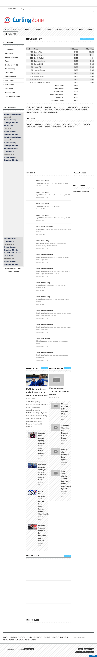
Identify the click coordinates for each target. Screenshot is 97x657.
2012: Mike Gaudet (43, 338)
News (80, 29)
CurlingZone (29, 649)
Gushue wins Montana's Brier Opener (65, 454)
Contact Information (12, 57)
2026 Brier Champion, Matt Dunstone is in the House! (65, 431)
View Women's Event (12, 96)
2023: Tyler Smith (42, 215)
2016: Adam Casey (43, 282)
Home (7, 29)
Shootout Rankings (63, 109)
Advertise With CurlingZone (84, 652)
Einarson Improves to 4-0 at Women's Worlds (64, 409)
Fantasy (58, 29)
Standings (7, 123)
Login (30, 9)
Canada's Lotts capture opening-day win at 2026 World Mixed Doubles (41, 443)
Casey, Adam (38, 52)
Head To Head (10, 92)
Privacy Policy (89, 649)
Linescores (9, 73)
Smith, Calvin (38, 79)
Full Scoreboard (10, 268)
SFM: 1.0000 (9, 80)
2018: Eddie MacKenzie (44, 254)
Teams (38, 29)
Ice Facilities (10, 34)
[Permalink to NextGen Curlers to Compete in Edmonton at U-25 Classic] (32, 526)
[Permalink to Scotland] (32, 465)
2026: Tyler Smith (42, 181)
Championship (10, 69)
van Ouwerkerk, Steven (42, 82)
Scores (48, 29)
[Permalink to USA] (32, 492)
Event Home (9, 49)
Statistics (67, 124)
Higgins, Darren (39, 70)
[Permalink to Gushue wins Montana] (55, 451)
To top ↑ (93, 656)
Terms (80, 649)
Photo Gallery (9, 88)
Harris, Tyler (38, 67)
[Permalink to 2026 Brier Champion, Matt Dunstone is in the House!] (55, 427)
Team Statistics (10, 76)
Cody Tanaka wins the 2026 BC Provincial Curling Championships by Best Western (66, 481)
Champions (9, 53)
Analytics (70, 29)
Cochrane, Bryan (39, 61)
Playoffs (15, 123)
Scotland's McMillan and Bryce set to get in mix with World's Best (42, 472)
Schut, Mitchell (39, 58)
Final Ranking (9, 84)
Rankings (17, 29)
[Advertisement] (13, 199)
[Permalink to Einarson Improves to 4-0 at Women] (55, 405)
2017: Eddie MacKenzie (44, 268)
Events (28, 29)
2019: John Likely (42, 240)
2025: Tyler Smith (42, 192)
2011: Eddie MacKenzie (44, 352)
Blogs (89, 29)
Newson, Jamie (39, 76)
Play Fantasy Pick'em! (14, 269)
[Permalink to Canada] (32, 434)
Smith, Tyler (38, 55)
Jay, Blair (37, 73)
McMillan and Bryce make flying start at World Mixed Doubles (37, 392)
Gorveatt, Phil (38, 64)
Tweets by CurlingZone (81, 191)
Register (24, 9)
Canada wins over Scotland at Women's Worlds (59, 391)
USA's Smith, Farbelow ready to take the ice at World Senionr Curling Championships (44, 502)
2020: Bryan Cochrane (44, 226)
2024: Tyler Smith (42, 204)
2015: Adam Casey (43, 296)
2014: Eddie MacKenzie (44, 310)
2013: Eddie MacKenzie (44, 324)
